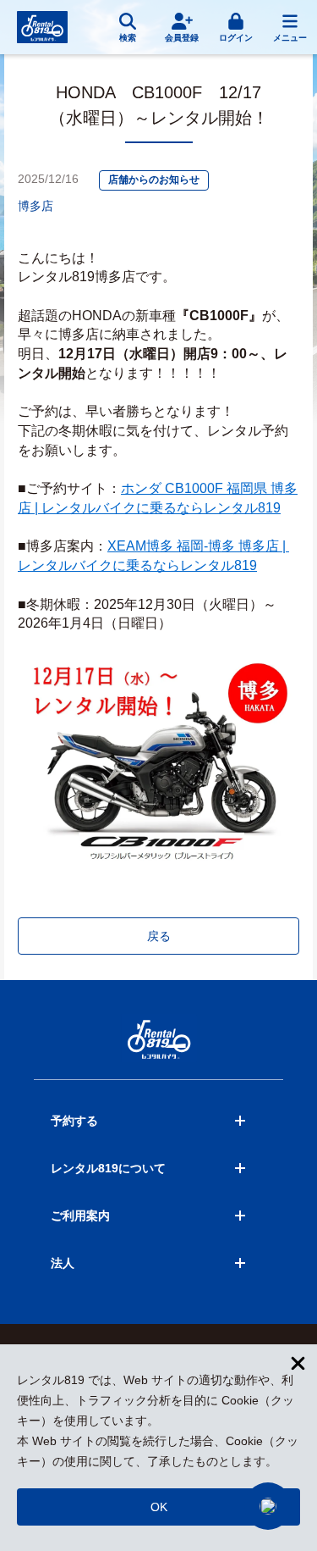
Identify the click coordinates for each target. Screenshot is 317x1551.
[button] (268, 1506)
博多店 (35, 206)
